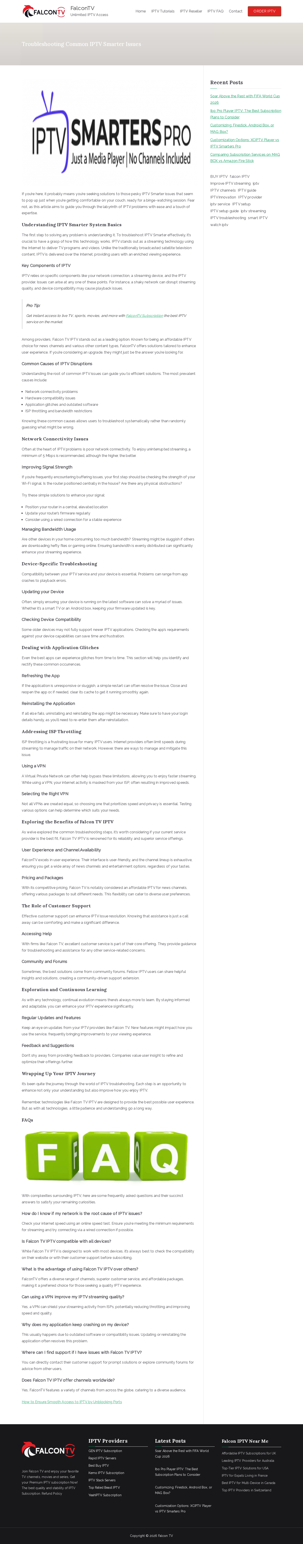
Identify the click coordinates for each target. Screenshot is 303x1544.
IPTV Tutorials (163, 11)
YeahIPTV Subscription (105, 1495)
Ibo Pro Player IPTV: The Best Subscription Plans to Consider (245, 114)
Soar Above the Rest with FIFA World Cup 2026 (245, 99)
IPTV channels (223, 190)
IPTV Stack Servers (102, 1480)
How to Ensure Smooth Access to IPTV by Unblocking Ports (72, 1402)
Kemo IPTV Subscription (106, 1473)
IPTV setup (241, 204)
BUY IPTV (219, 176)
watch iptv (219, 224)
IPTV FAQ (215, 11)
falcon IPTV (240, 176)
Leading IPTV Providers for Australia (248, 1460)
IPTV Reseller (191, 11)
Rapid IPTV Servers (102, 1458)
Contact (235, 11)
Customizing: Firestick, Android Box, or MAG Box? (242, 128)
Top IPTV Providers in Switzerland (246, 1490)
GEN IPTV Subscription (105, 1451)
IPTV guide (247, 190)
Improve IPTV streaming (230, 183)
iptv (256, 183)
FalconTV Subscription (144, 316)
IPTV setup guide (224, 211)
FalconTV (82, 8)
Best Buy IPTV (99, 1465)
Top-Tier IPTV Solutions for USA (245, 1468)
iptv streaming (253, 211)
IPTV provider (250, 197)
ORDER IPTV (264, 11)
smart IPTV (258, 218)
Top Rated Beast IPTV (104, 1487)
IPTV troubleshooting (228, 218)
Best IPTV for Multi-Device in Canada (248, 1483)
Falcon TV (165, 1536)
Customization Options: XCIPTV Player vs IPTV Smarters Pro (244, 143)
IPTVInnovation (223, 197)
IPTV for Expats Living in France (245, 1475)
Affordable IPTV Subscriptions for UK (249, 1453)
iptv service (220, 204)
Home (141, 11)
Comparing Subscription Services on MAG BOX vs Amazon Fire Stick (245, 157)
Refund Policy (52, 1493)
